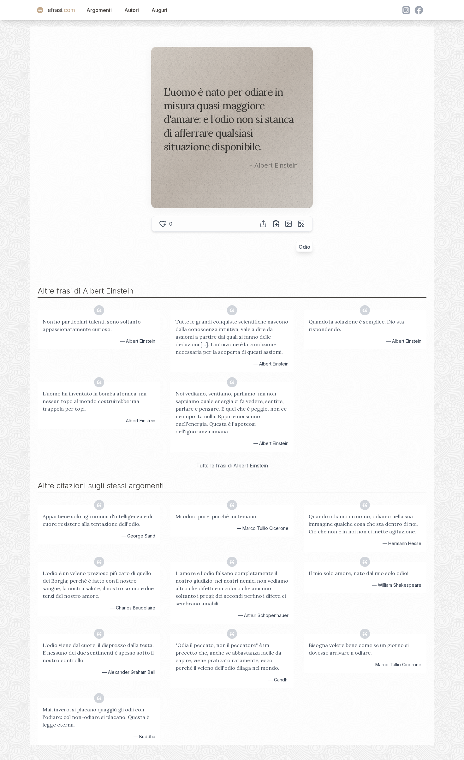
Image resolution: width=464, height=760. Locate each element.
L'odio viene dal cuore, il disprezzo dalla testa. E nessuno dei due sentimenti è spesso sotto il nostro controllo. (98, 652)
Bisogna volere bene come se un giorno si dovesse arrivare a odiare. (359, 649)
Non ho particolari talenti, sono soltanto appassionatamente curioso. (92, 325)
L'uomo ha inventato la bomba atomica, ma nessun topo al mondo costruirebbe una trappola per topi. (94, 401)
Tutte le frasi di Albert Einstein (232, 465)
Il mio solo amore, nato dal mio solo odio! (358, 573)
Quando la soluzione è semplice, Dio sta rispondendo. (356, 325)
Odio (304, 247)
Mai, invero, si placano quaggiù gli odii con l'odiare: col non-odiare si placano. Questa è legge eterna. (96, 717)
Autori (131, 10)
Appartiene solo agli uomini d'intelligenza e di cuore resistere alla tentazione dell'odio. (97, 520)
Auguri (159, 10)
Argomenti (99, 10)
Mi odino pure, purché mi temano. (216, 516)
